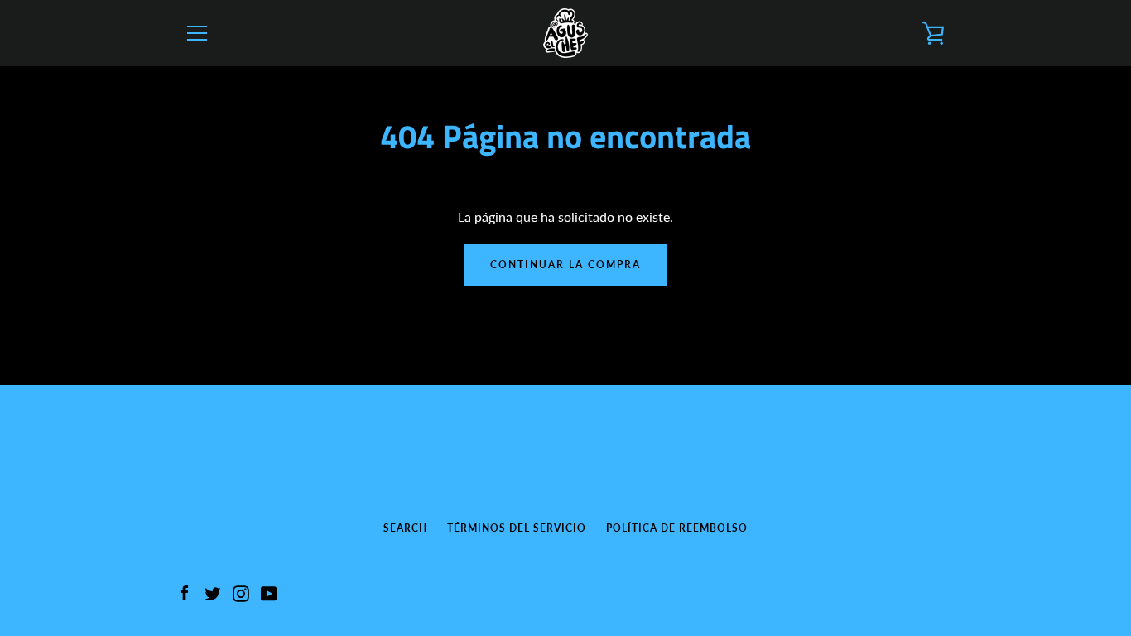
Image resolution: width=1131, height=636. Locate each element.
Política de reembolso (677, 528)
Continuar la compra (565, 264)
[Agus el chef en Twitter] (213, 592)
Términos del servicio (516, 528)
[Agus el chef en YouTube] (269, 592)
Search (405, 528)
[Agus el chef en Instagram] (241, 592)
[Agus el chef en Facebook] (184, 592)
